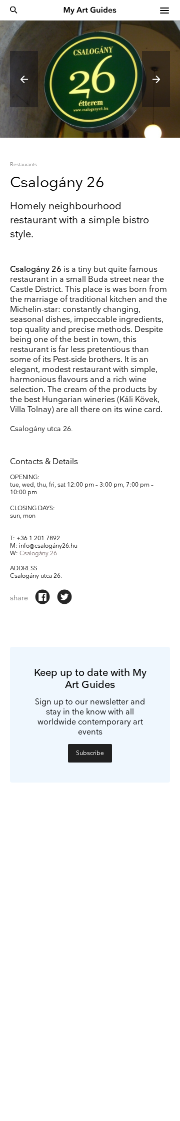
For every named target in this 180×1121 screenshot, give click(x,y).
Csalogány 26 (38, 553)
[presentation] (24, 79)
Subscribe (90, 753)
